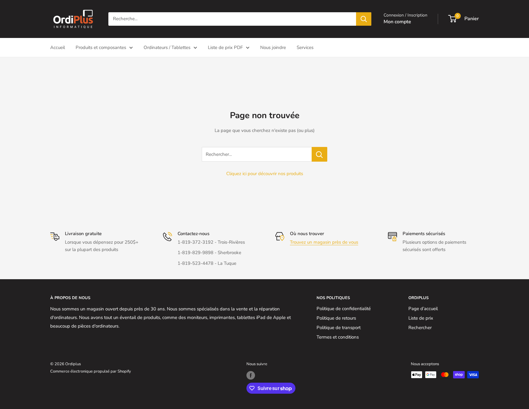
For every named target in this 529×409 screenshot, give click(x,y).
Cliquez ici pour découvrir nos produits (264, 174)
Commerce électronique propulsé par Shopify (90, 371)
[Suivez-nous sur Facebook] (250, 375)
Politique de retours (336, 318)
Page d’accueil (423, 309)
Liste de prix (420, 318)
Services (305, 47)
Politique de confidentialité (344, 309)
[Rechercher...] (319, 154)
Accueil (57, 47)
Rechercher (420, 328)
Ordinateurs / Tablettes (167, 47)
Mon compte (397, 21)
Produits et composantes (101, 47)
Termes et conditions (338, 337)
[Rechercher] (363, 19)
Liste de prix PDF (225, 47)
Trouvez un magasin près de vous (324, 242)
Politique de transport (339, 328)
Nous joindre (273, 47)
